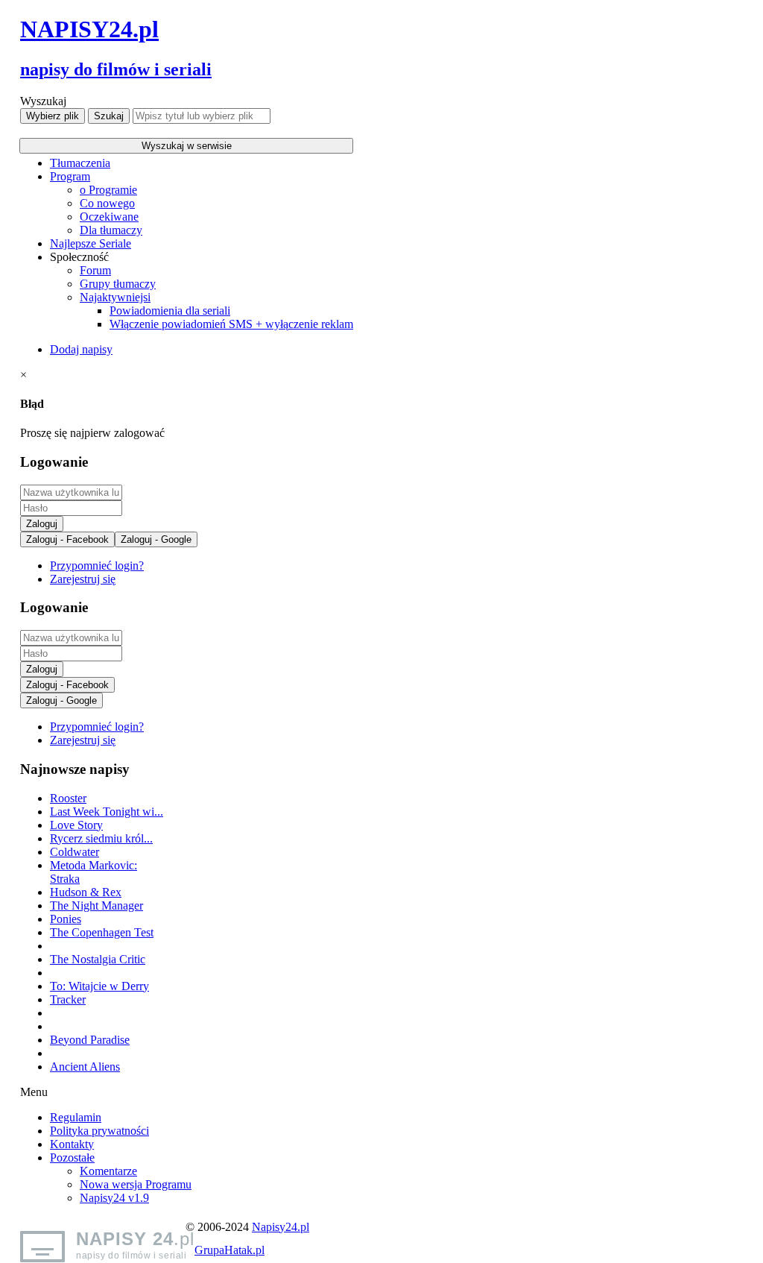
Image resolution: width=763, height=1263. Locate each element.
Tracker (68, 999)
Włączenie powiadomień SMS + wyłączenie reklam (231, 324)
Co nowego (107, 203)
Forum (95, 270)
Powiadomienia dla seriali (170, 310)
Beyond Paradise (90, 1039)
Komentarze (108, 1171)
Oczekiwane (109, 216)
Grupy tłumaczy (118, 283)
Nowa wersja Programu (135, 1184)
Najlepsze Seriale (90, 243)
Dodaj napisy (81, 349)
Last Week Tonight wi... (106, 811)
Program (70, 176)
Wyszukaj (43, 101)
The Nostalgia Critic (97, 959)
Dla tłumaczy (111, 230)
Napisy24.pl (280, 1227)
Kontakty (72, 1144)
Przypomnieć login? (97, 565)
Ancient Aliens (85, 1066)
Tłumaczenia (80, 163)
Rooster (68, 798)
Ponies (65, 919)
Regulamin (75, 1117)
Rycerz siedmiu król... (101, 838)
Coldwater (74, 851)
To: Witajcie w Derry (99, 986)
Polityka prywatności (99, 1130)
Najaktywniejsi (115, 297)
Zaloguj (41, 523)
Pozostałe (72, 1157)
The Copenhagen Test (101, 932)
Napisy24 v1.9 (114, 1197)
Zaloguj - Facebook (67, 539)
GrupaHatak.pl (229, 1250)
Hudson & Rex (85, 892)
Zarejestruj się (82, 579)
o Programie (108, 189)
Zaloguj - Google (156, 539)
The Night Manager (96, 905)
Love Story (76, 825)
